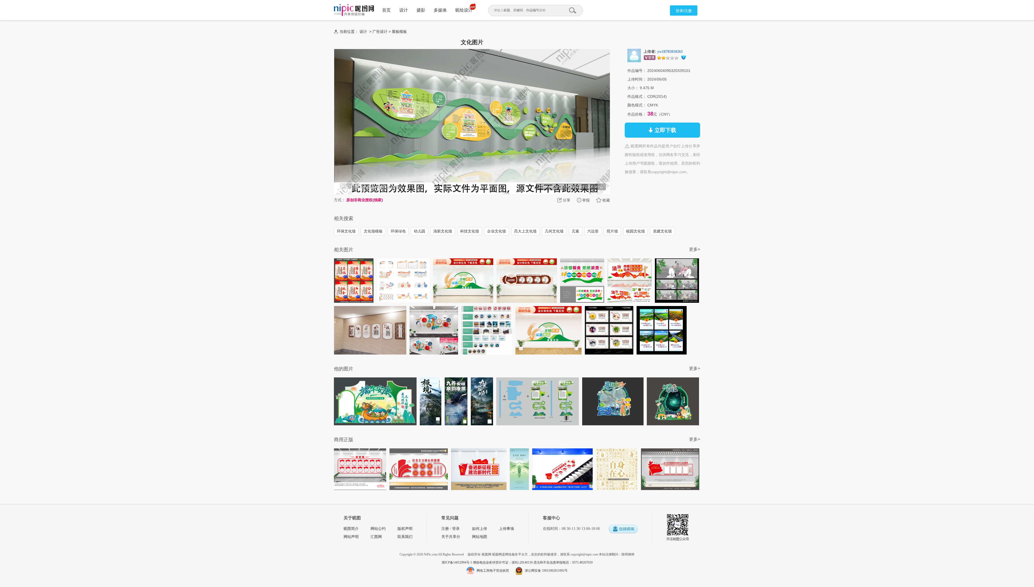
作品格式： (636, 96)
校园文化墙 (635, 231)
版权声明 (405, 529)
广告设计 (379, 31)
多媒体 (440, 10)
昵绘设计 (464, 10)
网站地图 (479, 537)
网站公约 (378, 529)
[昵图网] (354, 10)
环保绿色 (398, 231)
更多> (694, 249)
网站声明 (351, 537)
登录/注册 (684, 11)
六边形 (593, 231)
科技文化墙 (469, 231)
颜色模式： (636, 105)
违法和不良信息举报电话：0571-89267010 (563, 562)
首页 (386, 10)
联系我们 (405, 537)
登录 (456, 529)
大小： (633, 88)
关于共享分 (450, 537)
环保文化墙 (346, 231)
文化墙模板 (373, 231)
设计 (403, 10)
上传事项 (506, 529)
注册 (445, 529)
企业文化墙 (496, 231)
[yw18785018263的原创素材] (634, 55)
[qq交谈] (623, 529)
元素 (575, 231)
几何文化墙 (554, 231)
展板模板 (399, 31)
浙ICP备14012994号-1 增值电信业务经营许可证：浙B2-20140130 (487, 562)
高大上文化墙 (525, 231)
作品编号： (636, 70)
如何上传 (479, 529)
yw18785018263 (670, 52)
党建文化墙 (662, 231)
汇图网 (376, 537)
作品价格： (636, 114)
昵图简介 (351, 529)
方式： (339, 200)
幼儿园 (419, 231)
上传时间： (636, 79)
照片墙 (612, 231)
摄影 (421, 10)
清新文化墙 (442, 231)
